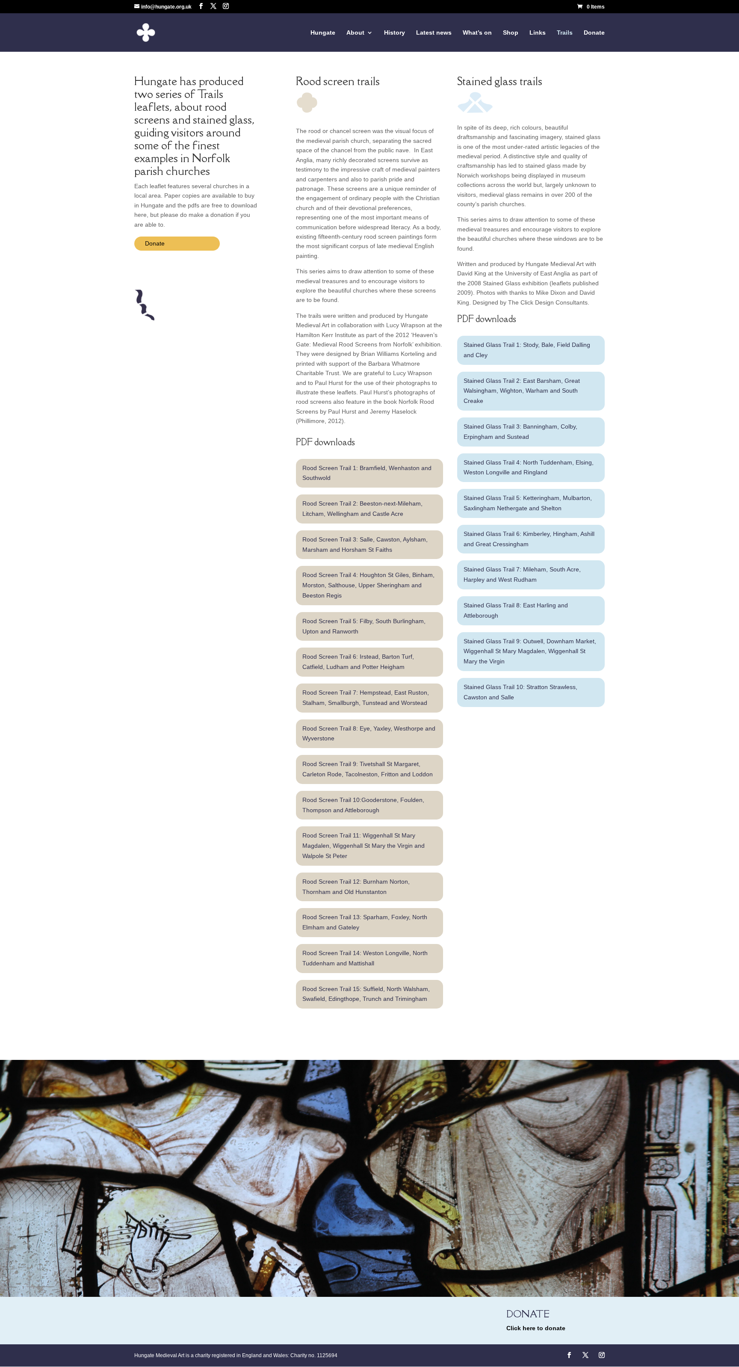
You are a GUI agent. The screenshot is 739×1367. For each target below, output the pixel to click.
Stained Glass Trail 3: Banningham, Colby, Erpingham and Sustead (520, 431)
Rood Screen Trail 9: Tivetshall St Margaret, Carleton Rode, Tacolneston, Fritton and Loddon (367, 769)
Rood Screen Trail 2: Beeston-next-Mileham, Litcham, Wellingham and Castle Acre (362, 508)
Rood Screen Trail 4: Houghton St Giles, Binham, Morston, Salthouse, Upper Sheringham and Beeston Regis (368, 585)
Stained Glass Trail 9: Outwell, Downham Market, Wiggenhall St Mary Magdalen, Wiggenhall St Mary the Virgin (530, 651)
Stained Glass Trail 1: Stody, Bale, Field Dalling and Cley (527, 349)
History (394, 33)
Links (537, 33)
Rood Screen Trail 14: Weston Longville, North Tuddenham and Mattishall (365, 958)
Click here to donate (535, 1328)
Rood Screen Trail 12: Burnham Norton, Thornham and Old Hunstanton (356, 886)
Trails (565, 33)
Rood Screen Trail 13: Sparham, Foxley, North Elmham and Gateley (364, 922)
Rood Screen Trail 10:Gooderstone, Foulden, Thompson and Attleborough (363, 805)
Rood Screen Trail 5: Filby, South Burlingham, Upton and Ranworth (364, 626)
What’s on (477, 33)
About (355, 33)
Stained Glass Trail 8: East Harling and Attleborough (516, 610)
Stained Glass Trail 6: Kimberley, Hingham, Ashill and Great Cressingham (529, 538)
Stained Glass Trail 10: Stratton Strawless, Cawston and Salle (520, 692)
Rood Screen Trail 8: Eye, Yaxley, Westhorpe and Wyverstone (368, 733)
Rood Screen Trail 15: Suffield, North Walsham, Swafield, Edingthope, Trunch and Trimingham (366, 994)
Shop (510, 33)
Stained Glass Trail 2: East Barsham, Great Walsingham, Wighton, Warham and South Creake (522, 391)
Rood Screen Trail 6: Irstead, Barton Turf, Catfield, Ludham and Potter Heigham (358, 661)
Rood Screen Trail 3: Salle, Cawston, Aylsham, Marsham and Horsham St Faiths (365, 544)
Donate (594, 33)
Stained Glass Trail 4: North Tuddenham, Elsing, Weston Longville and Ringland (529, 467)
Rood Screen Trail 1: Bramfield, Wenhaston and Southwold (367, 473)
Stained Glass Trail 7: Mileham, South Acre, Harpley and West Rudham (522, 574)
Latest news (434, 33)
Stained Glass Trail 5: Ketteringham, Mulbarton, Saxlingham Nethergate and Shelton (528, 503)
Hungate (322, 33)
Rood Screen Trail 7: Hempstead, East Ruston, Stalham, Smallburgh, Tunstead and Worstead (365, 697)
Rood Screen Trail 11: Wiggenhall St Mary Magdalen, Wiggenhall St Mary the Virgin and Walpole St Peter (363, 845)
